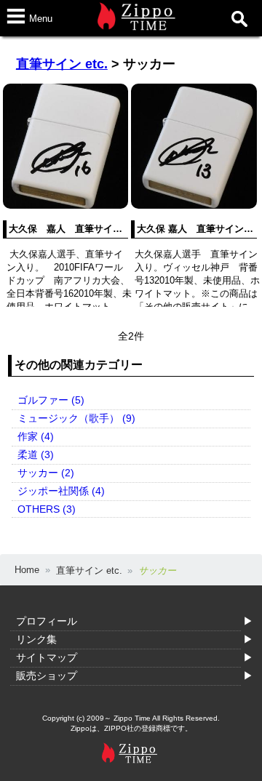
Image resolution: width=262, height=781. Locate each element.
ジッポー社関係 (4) (61, 491)
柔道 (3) (35, 454)
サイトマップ (46, 657)
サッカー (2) (45, 472)
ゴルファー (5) (50, 400)
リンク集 (36, 639)
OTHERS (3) (46, 509)
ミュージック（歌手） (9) (76, 418)
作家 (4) (35, 436)
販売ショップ (46, 675)
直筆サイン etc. (62, 64)
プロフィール (46, 621)
